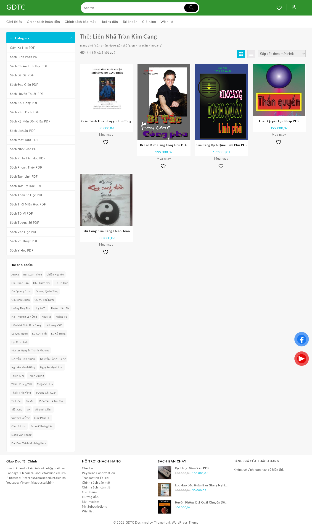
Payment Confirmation (98, 473)
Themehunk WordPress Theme (176, 522)
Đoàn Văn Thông (21, 434)
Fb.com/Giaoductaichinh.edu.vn (43, 473)
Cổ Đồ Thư (61, 282)
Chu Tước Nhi (41, 282)
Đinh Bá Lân (18, 426)
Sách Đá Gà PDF (22, 75)
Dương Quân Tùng (47, 291)
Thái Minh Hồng (21, 392)
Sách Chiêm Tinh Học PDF (29, 66)
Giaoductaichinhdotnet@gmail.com (41, 468)
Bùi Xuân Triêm (32, 274)
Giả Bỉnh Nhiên (20, 299)
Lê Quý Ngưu (19, 333)
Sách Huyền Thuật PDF (27, 94)
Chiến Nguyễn (55, 274)
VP (28, 409)
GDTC (16, 7)
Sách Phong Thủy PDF (26, 167)
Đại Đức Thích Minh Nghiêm (28, 443)
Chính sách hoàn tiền (97, 487)
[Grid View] (241, 54)
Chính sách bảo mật (96, 482)
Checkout (89, 468)
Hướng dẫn (90, 497)
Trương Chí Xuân (46, 392)
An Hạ (15, 274)
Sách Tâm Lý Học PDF (26, 186)
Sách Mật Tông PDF (24, 140)
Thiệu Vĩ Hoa (45, 384)
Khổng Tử (61, 316)
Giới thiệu (89, 492)
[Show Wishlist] (281, 7)
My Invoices (91, 502)
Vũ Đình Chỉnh (43, 409)
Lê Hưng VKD (54, 325)
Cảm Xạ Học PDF (22, 47)
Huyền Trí (41, 308)
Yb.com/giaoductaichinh (37, 482)
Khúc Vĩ (46, 316)
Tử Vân (30, 401)
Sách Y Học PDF (21, 250)
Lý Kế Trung (58, 333)
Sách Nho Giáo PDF (24, 149)
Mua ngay (106, 134)
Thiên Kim (17, 375)
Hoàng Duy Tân (20, 308)
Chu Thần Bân (20, 282)
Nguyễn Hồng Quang (53, 358)
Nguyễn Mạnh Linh (51, 367)
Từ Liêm (16, 401)
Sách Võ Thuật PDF (24, 241)
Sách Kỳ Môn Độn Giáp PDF (30, 121)
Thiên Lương (36, 375)
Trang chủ (86, 45)
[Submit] (191, 8)
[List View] (251, 54)
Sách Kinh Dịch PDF (24, 112)
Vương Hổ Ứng (20, 417)
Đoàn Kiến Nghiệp (42, 426)
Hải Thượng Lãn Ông (24, 316)
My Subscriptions (94, 506)
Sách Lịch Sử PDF (22, 130)
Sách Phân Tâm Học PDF (27, 158)
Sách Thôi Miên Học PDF (28, 204)
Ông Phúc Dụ (42, 417)
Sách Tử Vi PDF (21, 213)
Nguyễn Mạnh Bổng (23, 367)
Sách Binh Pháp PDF (24, 57)
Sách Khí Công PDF (24, 103)
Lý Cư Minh (39, 333)
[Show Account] (293, 7)
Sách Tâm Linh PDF (24, 176)
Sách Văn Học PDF (23, 232)
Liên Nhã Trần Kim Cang (26, 325)
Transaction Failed (95, 478)
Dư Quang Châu (21, 291)
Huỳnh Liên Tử (60, 308)
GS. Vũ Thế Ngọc (44, 299)
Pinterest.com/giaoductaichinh (44, 478)
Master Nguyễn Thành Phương (30, 350)
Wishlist (88, 511)
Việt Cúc (16, 409)
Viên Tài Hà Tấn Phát (52, 401)
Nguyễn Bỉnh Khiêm (23, 358)
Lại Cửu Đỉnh (19, 341)
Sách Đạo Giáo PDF (24, 84)
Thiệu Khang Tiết (21, 384)
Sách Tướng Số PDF (24, 222)
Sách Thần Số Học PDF (26, 195)
